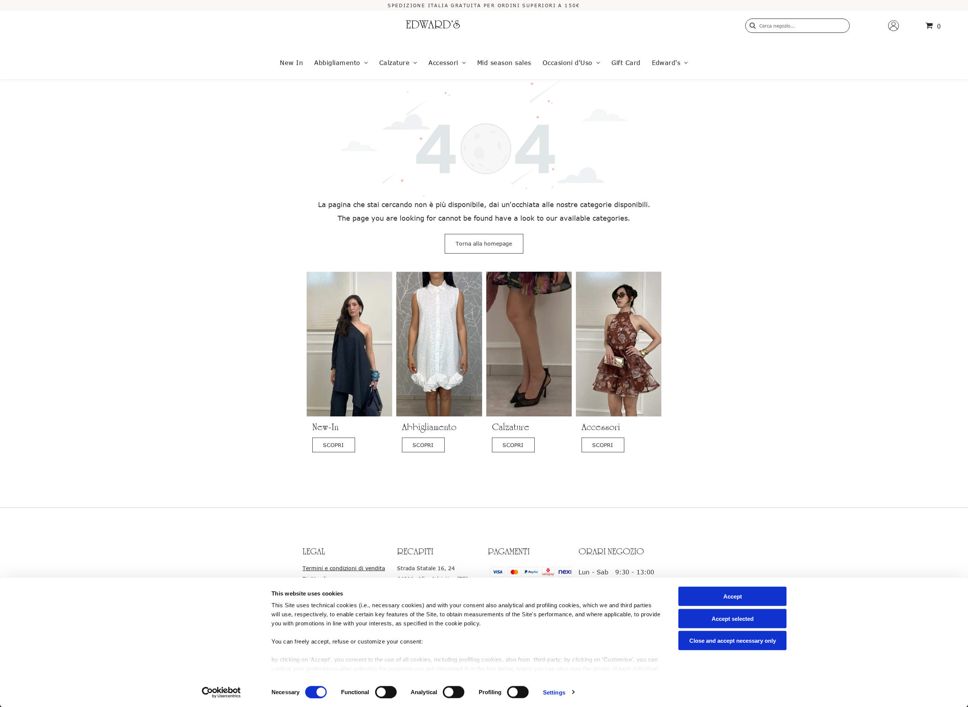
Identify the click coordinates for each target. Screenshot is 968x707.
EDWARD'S (433, 26)
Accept (732, 596)
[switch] (386, 692)
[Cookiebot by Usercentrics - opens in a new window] (221, 692)
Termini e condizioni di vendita (343, 568)
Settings (554, 692)
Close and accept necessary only (732, 640)
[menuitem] (291, 63)
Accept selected (733, 618)
